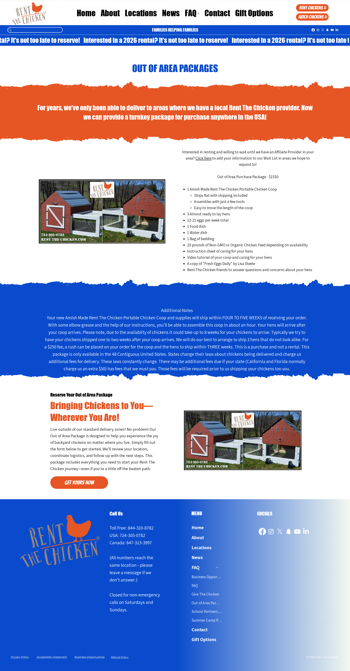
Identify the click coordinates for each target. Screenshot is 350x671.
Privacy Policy (20, 657)
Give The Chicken (205, 594)
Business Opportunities (207, 576)
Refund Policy (120, 657)
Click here (203, 158)
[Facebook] (313, 30)
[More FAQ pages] (198, 13)
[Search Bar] (35, 30)
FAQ (195, 585)
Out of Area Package (207, 602)
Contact (200, 630)
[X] (322, 30)
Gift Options (204, 639)
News (197, 557)
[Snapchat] (327, 30)
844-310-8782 (140, 528)
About (198, 537)
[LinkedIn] (337, 30)
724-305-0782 (132, 535)
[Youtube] (332, 30)
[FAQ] (217, 568)
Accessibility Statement (52, 657)
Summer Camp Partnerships (207, 620)
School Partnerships (207, 611)
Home (198, 527)
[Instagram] (318, 30)
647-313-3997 (139, 543)
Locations (201, 547)
